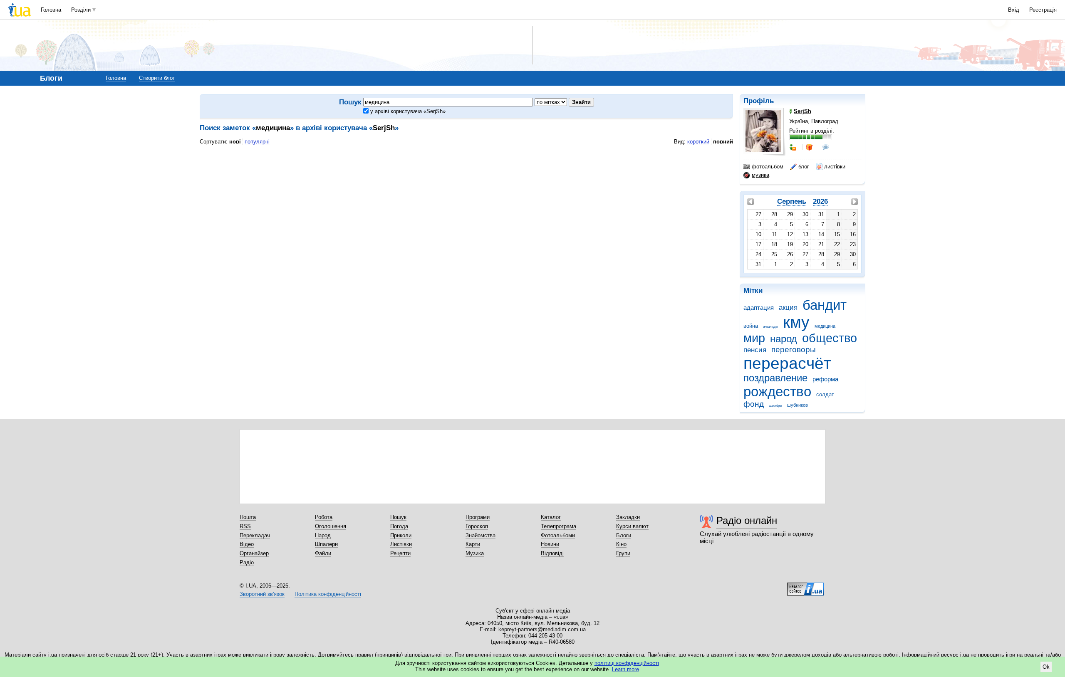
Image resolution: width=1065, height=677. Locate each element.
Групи (623, 553)
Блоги (623, 535)
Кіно (621, 544)
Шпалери (326, 544)
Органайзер (254, 553)
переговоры (793, 349)
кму (796, 322)
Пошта (248, 517)
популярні (257, 141)
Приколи (400, 535)
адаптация (758, 307)
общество (829, 338)
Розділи (81, 10)
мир (754, 338)
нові (235, 141)
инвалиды (770, 327)
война (750, 326)
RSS (245, 526)
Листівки (401, 544)
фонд (753, 404)
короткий (698, 141)
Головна (51, 10)
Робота (323, 517)
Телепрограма (558, 526)
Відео (247, 544)
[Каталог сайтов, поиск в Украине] (805, 586)
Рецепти (400, 553)
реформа (825, 379)
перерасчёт (787, 363)
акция (788, 307)
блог (803, 166)
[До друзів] (793, 147)
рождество (777, 391)
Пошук (398, 517)
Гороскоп (477, 526)
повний (723, 141)
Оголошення (330, 526)
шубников (797, 405)
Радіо (247, 562)
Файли (323, 553)
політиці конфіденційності (626, 663)
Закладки (628, 517)
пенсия (754, 350)
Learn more (625, 669)
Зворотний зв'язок (262, 594)
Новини (550, 544)
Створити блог (157, 78)
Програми (478, 517)
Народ (323, 535)
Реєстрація (1043, 10)
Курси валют (632, 526)
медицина (825, 326)
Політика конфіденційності (328, 594)
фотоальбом (767, 166)
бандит (824, 305)
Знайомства (480, 535)
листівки (834, 166)
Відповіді (552, 553)
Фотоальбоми (558, 535)
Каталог (551, 517)
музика (760, 175)
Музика (475, 553)
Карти (473, 544)
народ (783, 339)
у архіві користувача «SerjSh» (407, 111)
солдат (825, 394)
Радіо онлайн (746, 520)
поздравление (775, 378)
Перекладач (255, 535)
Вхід (1013, 10)
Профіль (758, 101)
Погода (399, 526)
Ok (1046, 667)
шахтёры (775, 406)
